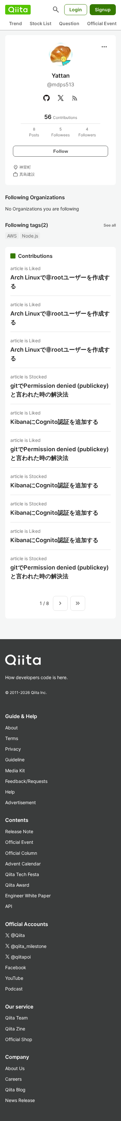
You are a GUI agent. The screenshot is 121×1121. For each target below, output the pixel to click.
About (11, 727)
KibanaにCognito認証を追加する (54, 421)
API (8, 906)
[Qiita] (18, 10)
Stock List (40, 23)
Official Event (101, 23)
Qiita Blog (15, 1089)
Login (75, 9)
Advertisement (20, 802)
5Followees (60, 132)
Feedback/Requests (26, 781)
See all (110, 225)
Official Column (21, 853)
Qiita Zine (15, 1028)
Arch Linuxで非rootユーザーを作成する (60, 281)
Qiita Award (17, 885)
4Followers (87, 132)
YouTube (14, 978)
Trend (15, 23)
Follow (60, 151)
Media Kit (15, 770)
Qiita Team (16, 1017)
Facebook (15, 967)
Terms (11, 738)
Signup (103, 9)
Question (69, 23)
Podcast (14, 988)
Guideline (15, 759)
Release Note (19, 831)
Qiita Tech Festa (22, 874)
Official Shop (18, 1039)
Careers (13, 1079)
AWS (12, 236)
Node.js (30, 236)
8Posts (34, 132)
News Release (20, 1100)
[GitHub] (46, 98)
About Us (15, 1068)
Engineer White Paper (28, 895)
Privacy (13, 749)
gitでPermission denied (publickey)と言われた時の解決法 (59, 390)
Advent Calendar (23, 863)
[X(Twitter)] (61, 98)
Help (10, 791)
